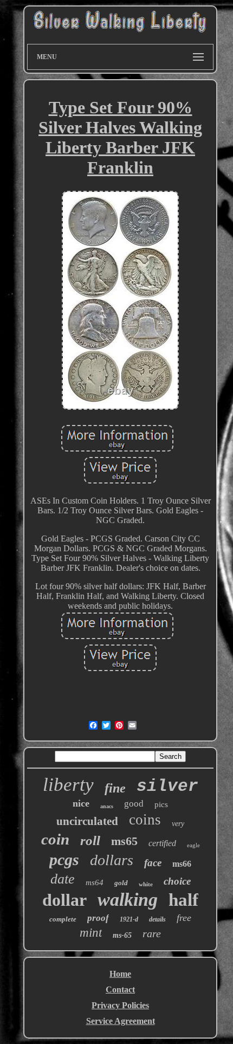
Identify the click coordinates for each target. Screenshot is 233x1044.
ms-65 (122, 935)
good (134, 803)
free (184, 917)
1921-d (129, 919)
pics (161, 804)
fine (115, 788)
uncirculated (87, 821)
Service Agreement (120, 1021)
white (146, 884)
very (178, 824)
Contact (120, 989)
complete (62, 919)
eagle (193, 845)
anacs (106, 806)
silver (167, 786)
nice (81, 803)
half (183, 900)
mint (91, 932)
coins (145, 819)
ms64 (94, 882)
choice (177, 881)
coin (55, 839)
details (157, 919)
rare (152, 933)
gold (121, 883)
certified (162, 843)
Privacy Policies (120, 1005)
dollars (111, 860)
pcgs (64, 859)
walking (128, 900)
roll (90, 840)
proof (98, 918)
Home (120, 973)
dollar (64, 900)
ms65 (124, 841)
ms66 (181, 863)
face (152, 862)
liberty (68, 784)
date (62, 879)
